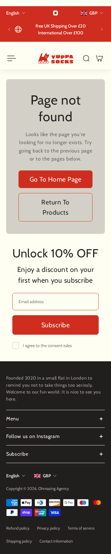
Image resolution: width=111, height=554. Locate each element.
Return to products (55, 207)
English (12, 476)
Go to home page (56, 179)
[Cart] (99, 58)
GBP (47, 476)
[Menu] (11, 58)
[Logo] (55, 58)
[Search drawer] (86, 58)
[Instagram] (55, 13)
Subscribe (55, 325)
